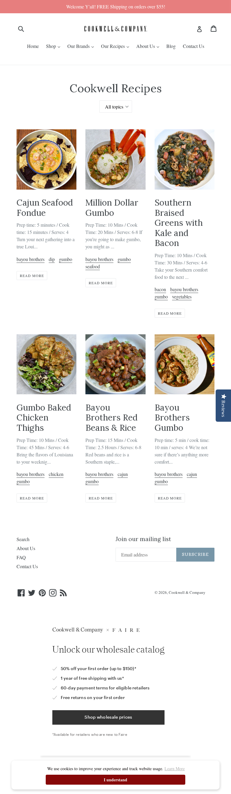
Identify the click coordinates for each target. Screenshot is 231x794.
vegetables (182, 296)
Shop (51, 46)
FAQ (21, 557)
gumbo (65, 259)
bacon (160, 289)
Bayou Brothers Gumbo (172, 417)
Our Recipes (113, 46)
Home (33, 46)
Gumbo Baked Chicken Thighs (44, 417)
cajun (123, 474)
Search (23, 539)
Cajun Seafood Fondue (45, 207)
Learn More (175, 768)
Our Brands (79, 46)
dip (52, 259)
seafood (92, 266)
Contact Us (193, 46)
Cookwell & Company (187, 592)
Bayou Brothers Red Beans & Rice (111, 417)
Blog (171, 46)
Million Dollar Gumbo (111, 207)
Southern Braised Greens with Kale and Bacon (179, 222)
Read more (32, 275)
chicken (56, 474)
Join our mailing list (143, 539)
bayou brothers (31, 259)
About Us (146, 46)
